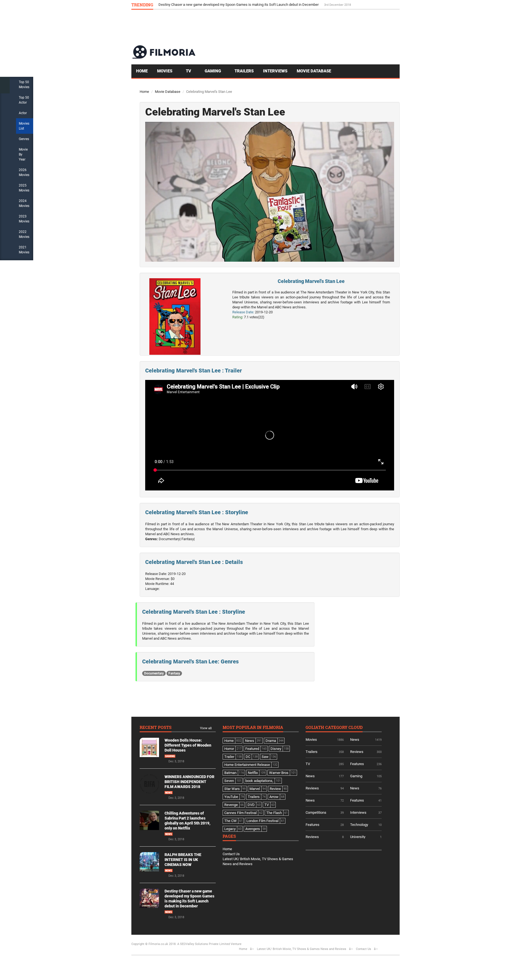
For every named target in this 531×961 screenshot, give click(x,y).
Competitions (316, 812)
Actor (23, 113)
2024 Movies (24, 203)
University (357, 837)
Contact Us (231, 854)
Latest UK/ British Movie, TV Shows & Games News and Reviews (301, 949)
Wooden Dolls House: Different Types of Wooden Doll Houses (188, 745)
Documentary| (170, 539)
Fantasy (174, 673)
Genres (24, 139)
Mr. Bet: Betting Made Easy (179, 4)
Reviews (356, 751)
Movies (165, 71)
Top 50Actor (24, 100)
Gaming (213, 71)
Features (357, 764)
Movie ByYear (23, 154)
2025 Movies (24, 187)
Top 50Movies (24, 84)
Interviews (275, 71)
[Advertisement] (299, 27)
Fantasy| (188, 539)
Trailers (244, 71)
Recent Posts (155, 727)
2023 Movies (24, 218)
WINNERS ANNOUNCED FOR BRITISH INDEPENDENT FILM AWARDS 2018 (189, 781)
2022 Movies (24, 234)
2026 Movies (24, 172)
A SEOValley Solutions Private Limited (203, 944)
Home (142, 71)
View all (206, 728)
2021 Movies (24, 249)
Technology (359, 824)
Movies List (24, 126)
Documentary (154, 673)
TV (189, 71)
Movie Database (314, 71)
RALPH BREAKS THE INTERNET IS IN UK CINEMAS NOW (183, 859)
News (168, 792)
